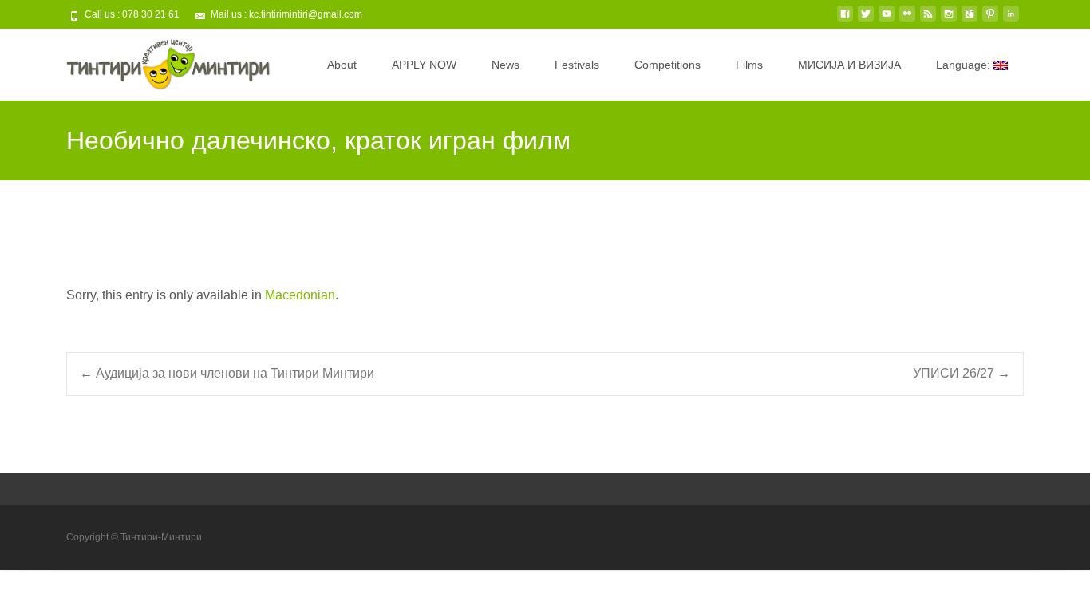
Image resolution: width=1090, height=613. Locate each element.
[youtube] (887, 19)
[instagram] (949, 19)
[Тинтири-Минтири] (156, 61)
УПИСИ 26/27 (961, 373)
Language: (964, 64)
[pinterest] (990, 19)
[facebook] (845, 19)
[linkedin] (1011, 19)
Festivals (577, 64)
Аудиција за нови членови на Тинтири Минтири (227, 373)
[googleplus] (969, 19)
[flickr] (907, 19)
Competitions (667, 64)
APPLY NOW (424, 64)
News (505, 64)
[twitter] (866, 19)
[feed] (928, 19)
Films (749, 64)
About (342, 64)
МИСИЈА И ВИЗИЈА (849, 64)
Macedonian (300, 295)
